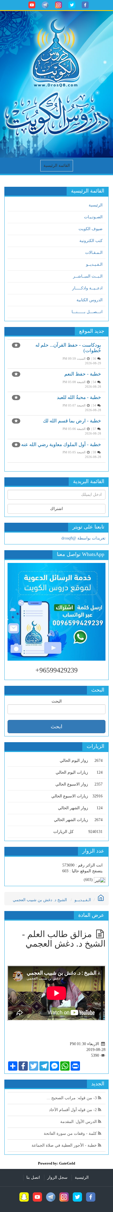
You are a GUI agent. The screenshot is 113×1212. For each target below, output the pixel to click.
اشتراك (56, 509)
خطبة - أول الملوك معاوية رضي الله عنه (61, 444)
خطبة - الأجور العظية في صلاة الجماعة (65, 1145)
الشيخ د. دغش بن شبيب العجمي (40, 900)
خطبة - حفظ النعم (82, 374)
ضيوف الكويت (91, 229)
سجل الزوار (57, 1177)
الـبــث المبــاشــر (88, 276)
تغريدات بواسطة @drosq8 (83, 538)
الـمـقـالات (94, 252)
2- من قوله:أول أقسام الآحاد (73, 1110)
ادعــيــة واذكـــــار (87, 288)
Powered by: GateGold (56, 1163)
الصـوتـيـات (93, 217)
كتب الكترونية (91, 241)
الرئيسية (96, 205)
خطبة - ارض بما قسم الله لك (72, 421)
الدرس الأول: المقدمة (79, 1121)
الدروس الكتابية (89, 300)
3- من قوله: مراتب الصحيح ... (72, 1098)
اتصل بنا (33, 1177)
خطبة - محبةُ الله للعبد (79, 397)
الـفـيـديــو (94, 264)
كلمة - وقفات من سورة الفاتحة (71, 1133)
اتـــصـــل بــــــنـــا (87, 312)
